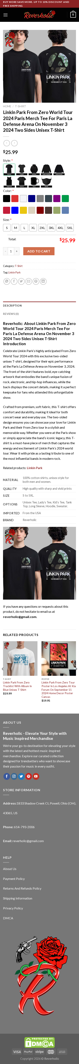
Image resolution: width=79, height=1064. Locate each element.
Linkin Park (14, 272)
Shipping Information (17, 898)
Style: (8, 160)
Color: (8, 191)
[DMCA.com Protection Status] (39, 1042)
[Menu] (5, 15)
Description (12, 305)
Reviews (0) (11, 313)
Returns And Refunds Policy (22, 888)
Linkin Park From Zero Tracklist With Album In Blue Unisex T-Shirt (17, 686)
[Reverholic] (39, 14)
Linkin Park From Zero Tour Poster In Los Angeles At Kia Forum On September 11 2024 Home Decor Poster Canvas (59, 689)
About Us (9, 869)
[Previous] (3, 677)
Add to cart (38, 251)
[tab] (39, 306)
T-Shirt (20, 106)
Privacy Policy (13, 908)
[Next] (76, 677)
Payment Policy (14, 879)
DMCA (8, 918)
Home (7, 106)
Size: (7, 219)
